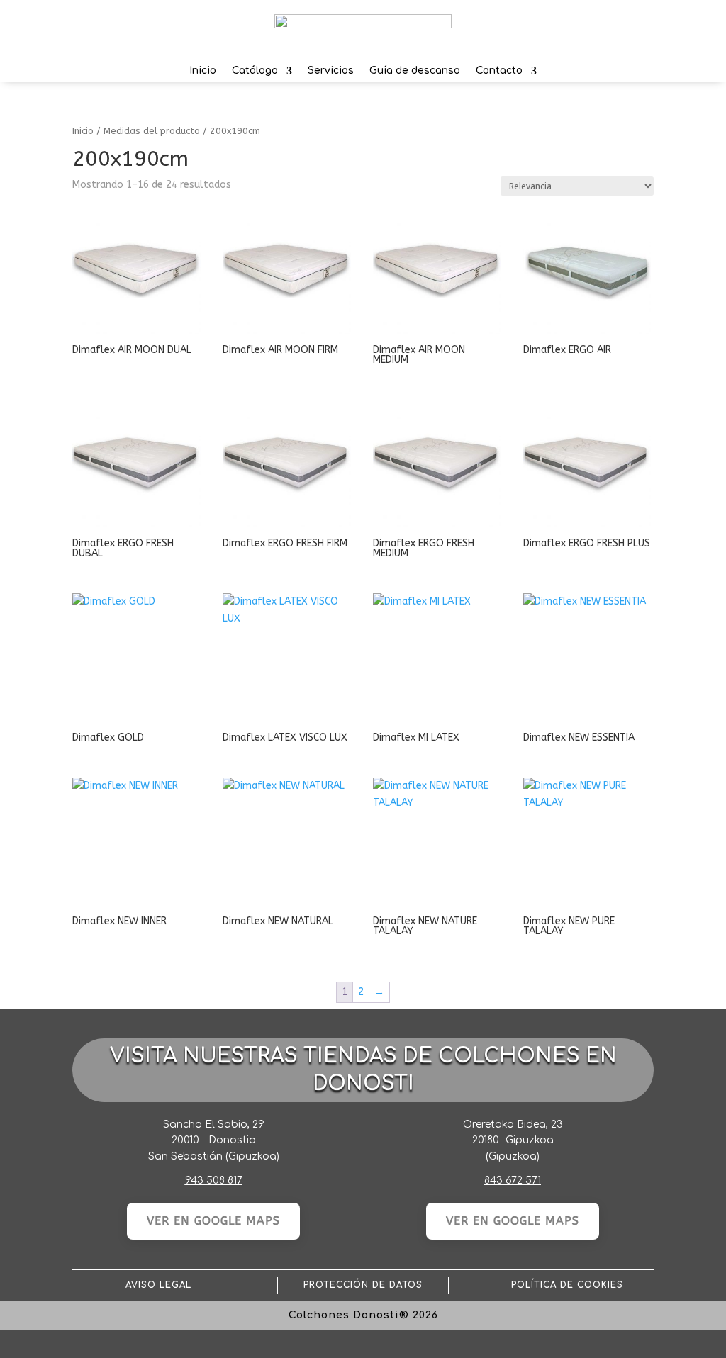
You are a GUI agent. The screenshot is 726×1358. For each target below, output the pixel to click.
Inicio (202, 73)
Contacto (499, 73)
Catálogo (255, 73)
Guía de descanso (414, 73)
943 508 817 (213, 1180)
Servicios (331, 73)
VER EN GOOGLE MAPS (213, 1221)
